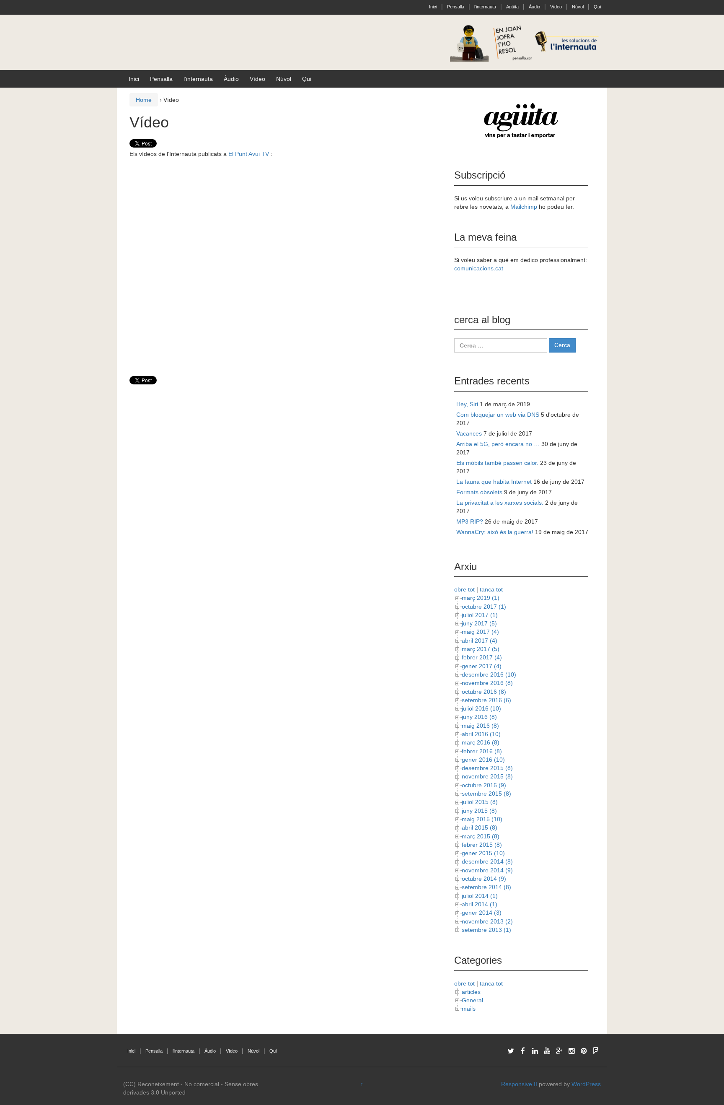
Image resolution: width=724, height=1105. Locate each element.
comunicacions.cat (478, 268)
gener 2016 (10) (483, 759)
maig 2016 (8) (480, 725)
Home (144, 99)
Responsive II (519, 1084)
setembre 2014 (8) (486, 887)
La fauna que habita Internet (494, 481)
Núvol (578, 6)
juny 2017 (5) (479, 623)
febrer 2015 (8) (482, 844)
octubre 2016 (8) (484, 691)
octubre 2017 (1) (484, 606)
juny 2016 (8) (479, 716)
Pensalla (455, 6)
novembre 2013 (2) (487, 921)
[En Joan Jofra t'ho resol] (525, 42)
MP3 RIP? (469, 521)
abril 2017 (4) (479, 640)
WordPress (586, 1084)
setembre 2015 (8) (486, 793)
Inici (433, 6)
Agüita (512, 6)
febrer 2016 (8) (482, 751)
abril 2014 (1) (479, 904)
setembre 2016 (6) (486, 700)
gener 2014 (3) (482, 912)
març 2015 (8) (480, 836)
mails (469, 1008)
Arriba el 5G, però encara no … (498, 444)
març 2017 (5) (480, 649)
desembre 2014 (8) (487, 861)
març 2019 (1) (480, 597)
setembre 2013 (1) (486, 929)
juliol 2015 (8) (480, 802)
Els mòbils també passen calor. (497, 462)
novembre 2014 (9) (487, 870)
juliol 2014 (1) (480, 895)
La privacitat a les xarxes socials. (499, 502)
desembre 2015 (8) (487, 768)
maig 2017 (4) (480, 631)
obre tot (464, 589)
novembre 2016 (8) (487, 683)
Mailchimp (523, 206)
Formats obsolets (479, 492)
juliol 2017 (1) (480, 615)
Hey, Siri (467, 404)
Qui (597, 6)
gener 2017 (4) (482, 666)
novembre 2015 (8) (487, 776)
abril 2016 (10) (481, 734)
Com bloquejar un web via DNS (497, 414)
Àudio (534, 6)
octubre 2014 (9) (484, 878)
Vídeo (556, 6)
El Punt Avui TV (248, 153)
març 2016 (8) (480, 742)
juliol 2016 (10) (481, 708)
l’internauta (485, 6)
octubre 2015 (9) (484, 785)
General (472, 1000)
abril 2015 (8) (479, 827)
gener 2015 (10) (483, 853)
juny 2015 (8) (479, 810)
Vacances (469, 433)
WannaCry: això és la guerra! (494, 532)
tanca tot (491, 589)
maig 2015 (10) (482, 819)
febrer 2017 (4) (482, 657)
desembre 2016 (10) (489, 674)
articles (471, 991)
